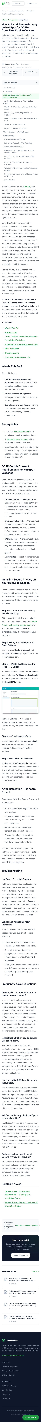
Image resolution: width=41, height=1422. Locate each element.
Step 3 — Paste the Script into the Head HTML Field (21, 120)
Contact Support (19, 1255)
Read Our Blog (7, 1390)
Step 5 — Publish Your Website (15, 128)
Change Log (6, 1394)
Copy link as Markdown (13, 73)
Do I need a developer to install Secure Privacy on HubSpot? (21, 175)
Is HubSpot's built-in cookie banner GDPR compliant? (19, 157)
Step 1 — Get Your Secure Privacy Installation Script (20, 108)
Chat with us (32, 1417)
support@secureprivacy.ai (14, 1355)
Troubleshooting (9, 136)
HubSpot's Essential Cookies (14, 139)
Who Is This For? (9, 88)
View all (34, 1271)
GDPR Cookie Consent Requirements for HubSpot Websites (17, 96)
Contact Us (6, 1399)
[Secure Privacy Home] (5, 3)
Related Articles (8, 180)
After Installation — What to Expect (15, 132)
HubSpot (26, 187)
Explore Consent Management (26, 1225)
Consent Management (16, 11)
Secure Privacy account (17, 439)
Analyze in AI (31, 73)
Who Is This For (12, 328)
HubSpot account (21, 431)
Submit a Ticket (33, 3)
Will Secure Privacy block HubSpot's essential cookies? (20, 169)
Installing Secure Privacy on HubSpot (21, 344)
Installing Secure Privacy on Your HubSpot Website (18, 102)
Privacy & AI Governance (11, 1371)
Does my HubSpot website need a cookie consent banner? (19, 151)
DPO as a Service (8, 1375)
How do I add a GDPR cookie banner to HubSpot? (18, 163)
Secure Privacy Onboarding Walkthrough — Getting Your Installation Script (17, 1194)
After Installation (12, 349)
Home (4, 11)
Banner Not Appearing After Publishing (18, 143)
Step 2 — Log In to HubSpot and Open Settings (18, 114)
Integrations (30, 11)
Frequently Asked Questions (13, 147)
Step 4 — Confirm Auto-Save (14, 124)
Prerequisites (7, 91)
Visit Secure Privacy (9, 1386)
